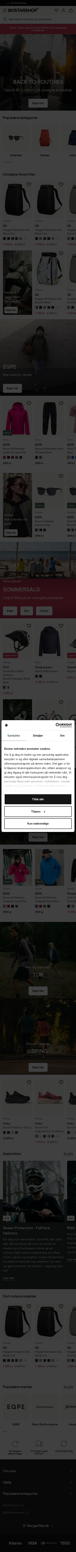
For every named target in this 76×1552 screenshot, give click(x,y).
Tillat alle (38, 799)
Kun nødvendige (38, 823)
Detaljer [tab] (38, 735)
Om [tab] (62, 735)
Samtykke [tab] (13, 735)
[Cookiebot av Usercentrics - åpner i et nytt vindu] (55, 725)
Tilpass (36, 811)
